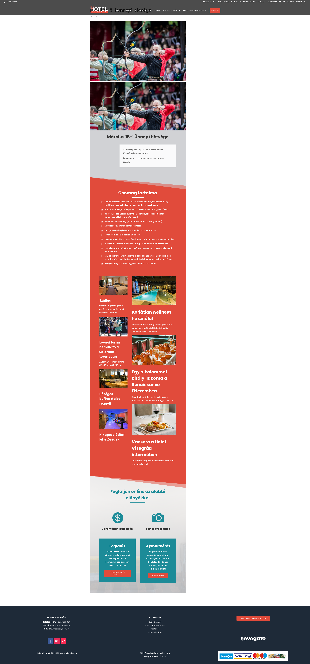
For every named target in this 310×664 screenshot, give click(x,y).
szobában (148, 205)
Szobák (157, 10)
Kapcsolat (272, 2)
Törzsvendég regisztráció (253, 618)
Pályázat (261, 2)
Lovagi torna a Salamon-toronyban (151, 243)
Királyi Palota (111, 243)
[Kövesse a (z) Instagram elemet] (57, 641)
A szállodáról (222, 2)
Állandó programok (121, 10)
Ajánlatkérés (158, 575)
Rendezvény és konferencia (193, 10)
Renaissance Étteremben (149, 256)
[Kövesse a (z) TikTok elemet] (63, 641)
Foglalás (215, 10)
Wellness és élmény (170, 10)
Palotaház (155, 629)
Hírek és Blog (208, 2)
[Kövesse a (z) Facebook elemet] (50, 641)
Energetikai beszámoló (155, 656)
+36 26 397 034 (11, 2)
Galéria (234, 2)
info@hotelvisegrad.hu (60, 625)
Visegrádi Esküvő (155, 632)
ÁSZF (142, 653)
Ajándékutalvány (247, 2)
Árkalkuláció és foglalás (117, 573)
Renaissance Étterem (155, 625)
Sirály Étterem (155, 622)
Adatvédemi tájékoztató (158, 653)
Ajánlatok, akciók (142, 10)
